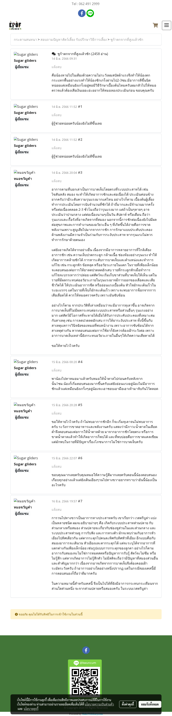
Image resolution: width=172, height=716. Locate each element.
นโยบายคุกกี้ (31, 709)
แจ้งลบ (56, 66)
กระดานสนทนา (25, 39)
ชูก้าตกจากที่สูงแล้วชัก (126, 39)
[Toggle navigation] (166, 25)
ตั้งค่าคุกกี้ (128, 704)
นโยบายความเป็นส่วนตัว (99, 704)
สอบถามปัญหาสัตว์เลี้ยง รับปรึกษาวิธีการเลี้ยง (73, 39)
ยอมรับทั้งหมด (150, 704)
